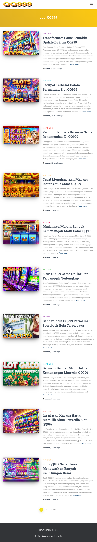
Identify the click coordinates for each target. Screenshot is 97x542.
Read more (74, 64)
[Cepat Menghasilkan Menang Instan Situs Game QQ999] (21, 185)
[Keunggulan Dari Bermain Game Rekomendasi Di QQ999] (21, 135)
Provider (47, 317)
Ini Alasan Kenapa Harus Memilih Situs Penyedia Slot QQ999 (65, 419)
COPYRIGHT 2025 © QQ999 (48, 530)
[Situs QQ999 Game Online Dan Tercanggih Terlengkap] (21, 279)
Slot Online (48, 33)
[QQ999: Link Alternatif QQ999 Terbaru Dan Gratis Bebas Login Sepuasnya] (18, 4)
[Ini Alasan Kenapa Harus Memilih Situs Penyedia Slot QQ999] (21, 421)
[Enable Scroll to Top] (92, 537)
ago (56, 68)
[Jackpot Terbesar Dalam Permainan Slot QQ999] (21, 90)
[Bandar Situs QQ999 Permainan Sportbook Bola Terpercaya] (21, 326)
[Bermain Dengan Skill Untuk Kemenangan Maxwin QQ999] (21, 374)
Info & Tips (47, 222)
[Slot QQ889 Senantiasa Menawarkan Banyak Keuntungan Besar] (21, 469)
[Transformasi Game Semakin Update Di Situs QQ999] (21, 43)
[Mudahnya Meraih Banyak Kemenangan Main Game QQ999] (21, 232)
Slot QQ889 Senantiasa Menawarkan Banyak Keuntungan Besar (60, 468)
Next (53, 510)
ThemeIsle (57, 536)
